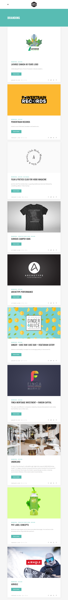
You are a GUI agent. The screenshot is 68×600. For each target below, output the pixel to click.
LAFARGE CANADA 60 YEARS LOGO (24, 64)
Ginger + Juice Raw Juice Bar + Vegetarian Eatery (33, 344)
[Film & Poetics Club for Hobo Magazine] (34, 157)
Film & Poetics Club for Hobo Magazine (28, 179)
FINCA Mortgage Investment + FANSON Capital (31, 402)
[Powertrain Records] (34, 100)
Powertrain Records (20, 121)
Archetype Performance (22, 291)
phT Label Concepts (20, 524)
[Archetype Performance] (34, 270)
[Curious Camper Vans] (34, 217)
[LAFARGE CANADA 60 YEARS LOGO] (34, 42)
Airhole (14, 584)
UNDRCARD (15, 461)
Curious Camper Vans (20, 238)
